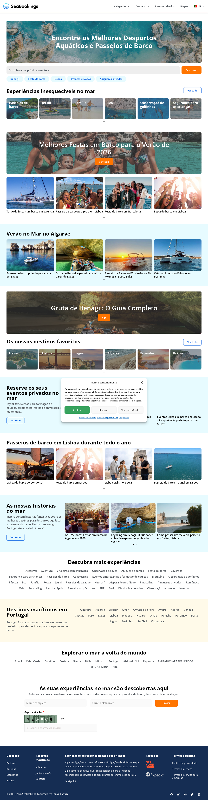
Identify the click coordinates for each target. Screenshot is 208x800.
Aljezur (113, 610)
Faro (91, 615)
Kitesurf (99, 582)
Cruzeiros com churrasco (72, 571)
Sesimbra (127, 621)
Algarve (81, 353)
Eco (77, 103)
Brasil (18, 661)
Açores (175, 610)
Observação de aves (185, 105)
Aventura (47, 571)
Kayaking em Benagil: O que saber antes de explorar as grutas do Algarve (132, 538)
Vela (21, 588)
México (99, 661)
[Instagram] (199, 794)
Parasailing (146, 582)
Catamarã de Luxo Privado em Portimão (172, 275)
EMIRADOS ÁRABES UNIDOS (175, 661)
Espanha (114, 353)
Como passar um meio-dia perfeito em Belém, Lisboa (178, 536)
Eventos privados (165, 6)
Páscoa (13, 582)
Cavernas (176, 571)
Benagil (179, 353)
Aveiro (162, 610)
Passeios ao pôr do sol (81, 588)
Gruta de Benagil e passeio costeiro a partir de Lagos (78, 275)
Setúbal (142, 621)
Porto (194, 615)
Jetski (13, 103)
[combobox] (93, 70)
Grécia (145, 353)
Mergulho (158, 576)
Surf (111, 588)
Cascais (79, 615)
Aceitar (77, 410)
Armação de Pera (143, 610)
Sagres (113, 621)
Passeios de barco (58, 576)
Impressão (124, 417)
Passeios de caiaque (78, 582)
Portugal (114, 661)
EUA (115, 667)
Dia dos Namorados (130, 588)
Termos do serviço (182, 768)
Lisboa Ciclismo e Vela (118, 482)
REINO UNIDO (99, 667)
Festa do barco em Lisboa (170, 211)
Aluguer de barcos (132, 571)
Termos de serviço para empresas (185, 776)
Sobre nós (41, 767)
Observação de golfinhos (119, 105)
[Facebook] (171, 794)
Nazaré (140, 615)
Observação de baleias (161, 588)
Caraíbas (50, 661)
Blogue (184, 6)
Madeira (127, 615)
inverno (184, 588)
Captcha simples (34, 712)
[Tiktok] (192, 794)
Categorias (120, 6)
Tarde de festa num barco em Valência (30, 211)
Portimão (181, 615)
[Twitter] (178, 794)
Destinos (140, 6)
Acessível (31, 571)
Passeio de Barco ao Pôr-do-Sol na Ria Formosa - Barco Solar (128, 275)
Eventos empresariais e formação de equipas (120, 576)
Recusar (104, 410)
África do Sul (131, 661)
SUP (102, 588)
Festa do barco (157, 571)
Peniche (166, 615)
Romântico (192, 582)
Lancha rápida (55, 588)
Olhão (153, 615)
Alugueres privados (170, 582)
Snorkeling (35, 588)
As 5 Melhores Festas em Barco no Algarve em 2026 (86, 536)
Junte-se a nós (43, 773)
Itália (88, 661)
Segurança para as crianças (152, 105)
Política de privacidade (107, 417)
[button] (141, 382)
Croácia (64, 661)
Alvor (125, 610)
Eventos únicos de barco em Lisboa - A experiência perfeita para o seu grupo (179, 420)
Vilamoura (157, 621)
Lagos (46, 353)
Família (48, 103)
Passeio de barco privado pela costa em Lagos (28, 275)
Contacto (40, 778)
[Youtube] (185, 794)
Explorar (11, 763)
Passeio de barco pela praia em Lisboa (79, 211)
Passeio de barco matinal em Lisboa (176, 482)
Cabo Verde (33, 661)
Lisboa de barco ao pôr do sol (24, 482)
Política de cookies (87, 417)
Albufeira (85, 610)
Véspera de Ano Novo (122, 582)
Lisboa (14, 353)
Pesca (47, 582)
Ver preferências (130, 410)
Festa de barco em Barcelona (123, 211)
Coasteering (80, 576)
